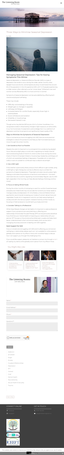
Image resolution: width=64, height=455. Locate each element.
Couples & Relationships (15, 363)
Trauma (10, 385)
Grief (9, 374)
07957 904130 (40, 410)
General (10, 371)
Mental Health (12, 377)
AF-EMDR (11, 354)
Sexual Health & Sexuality (16, 382)
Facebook (11, 410)
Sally (9, 36)
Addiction (11, 352)
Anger (10, 357)
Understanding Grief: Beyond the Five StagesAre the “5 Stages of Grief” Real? (32, 266)
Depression (11, 366)
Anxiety (10, 360)
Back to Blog (10, 397)
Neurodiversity (12, 380)
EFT (9, 368)
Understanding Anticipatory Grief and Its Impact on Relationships (15, 266)
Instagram (11, 413)
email (54, 239)
